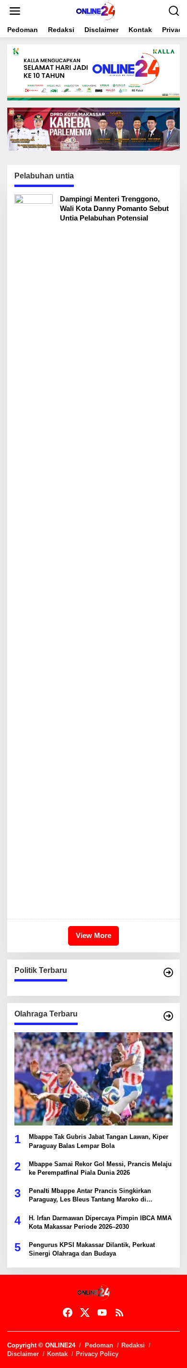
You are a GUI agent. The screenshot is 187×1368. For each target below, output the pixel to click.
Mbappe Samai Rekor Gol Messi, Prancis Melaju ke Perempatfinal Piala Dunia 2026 (100, 1168)
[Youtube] (102, 1312)
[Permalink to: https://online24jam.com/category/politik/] (168, 972)
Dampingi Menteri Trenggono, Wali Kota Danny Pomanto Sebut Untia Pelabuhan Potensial (114, 208)
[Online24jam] (95, 10)
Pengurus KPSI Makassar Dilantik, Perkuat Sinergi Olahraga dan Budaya (92, 1249)
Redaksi (133, 1345)
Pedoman (99, 1345)
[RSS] (119, 1312)
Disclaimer (23, 1353)
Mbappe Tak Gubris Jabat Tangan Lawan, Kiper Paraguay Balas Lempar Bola (98, 1141)
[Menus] (15, 11)
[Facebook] (67, 1312)
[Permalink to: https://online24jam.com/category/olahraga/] (168, 1016)
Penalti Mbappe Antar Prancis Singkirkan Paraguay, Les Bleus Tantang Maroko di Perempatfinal (90, 1195)
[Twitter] (85, 1312)
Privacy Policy (97, 1353)
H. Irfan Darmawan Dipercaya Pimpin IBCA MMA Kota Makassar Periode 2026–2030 (100, 1222)
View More (93, 935)
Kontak (57, 1353)
